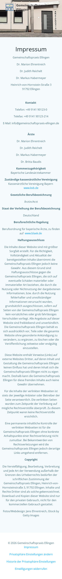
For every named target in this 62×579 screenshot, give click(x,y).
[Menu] (55, 7)
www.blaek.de (33, 233)
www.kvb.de (31, 188)
